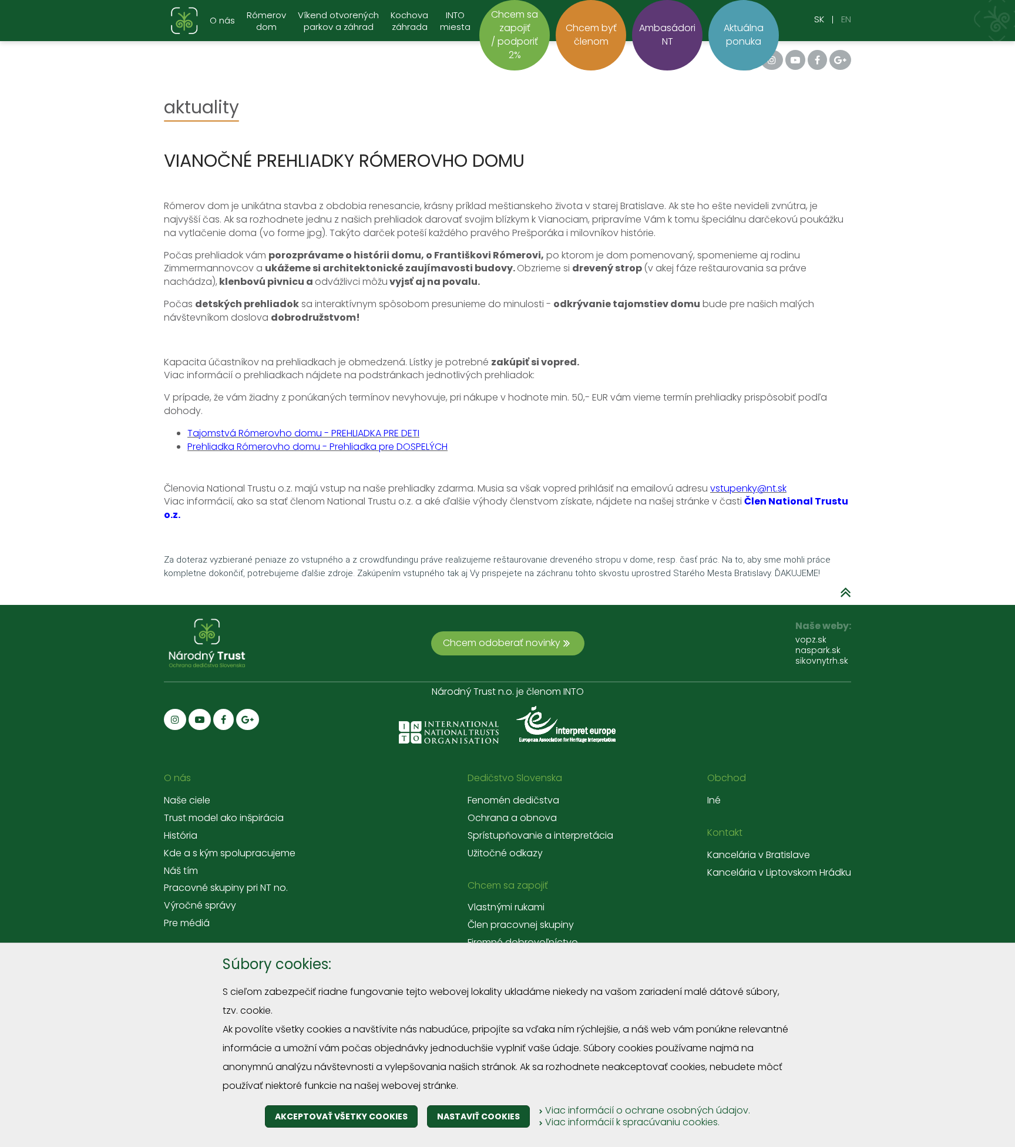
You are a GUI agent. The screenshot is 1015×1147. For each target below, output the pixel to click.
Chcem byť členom (591, 34)
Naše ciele (187, 800)
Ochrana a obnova (512, 818)
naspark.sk (818, 650)
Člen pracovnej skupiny (521, 925)
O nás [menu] (222, 20)
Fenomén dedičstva (513, 800)
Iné (714, 800)
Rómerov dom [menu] (266, 21)
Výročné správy (200, 905)
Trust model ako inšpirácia (224, 818)
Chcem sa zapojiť (508, 885)
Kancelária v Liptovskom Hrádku (779, 872)
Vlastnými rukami (506, 907)
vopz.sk (810, 639)
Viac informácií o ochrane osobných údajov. (646, 1110)
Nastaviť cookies (478, 1116)
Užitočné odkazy (505, 853)
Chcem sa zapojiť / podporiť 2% (514, 35)
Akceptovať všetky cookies (341, 1116)
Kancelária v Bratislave (758, 855)
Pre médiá (187, 923)
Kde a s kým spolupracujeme (229, 853)
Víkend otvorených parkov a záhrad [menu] (338, 21)
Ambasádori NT (667, 34)
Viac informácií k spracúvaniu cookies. (631, 1122)
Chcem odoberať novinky (501, 643)
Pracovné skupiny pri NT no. (226, 888)
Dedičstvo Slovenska (515, 778)
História (180, 835)
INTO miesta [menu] (455, 21)
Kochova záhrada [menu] (409, 21)
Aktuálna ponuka (744, 34)
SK (819, 19)
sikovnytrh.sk (821, 661)
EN (846, 19)
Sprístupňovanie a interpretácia (540, 835)
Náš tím (181, 871)
